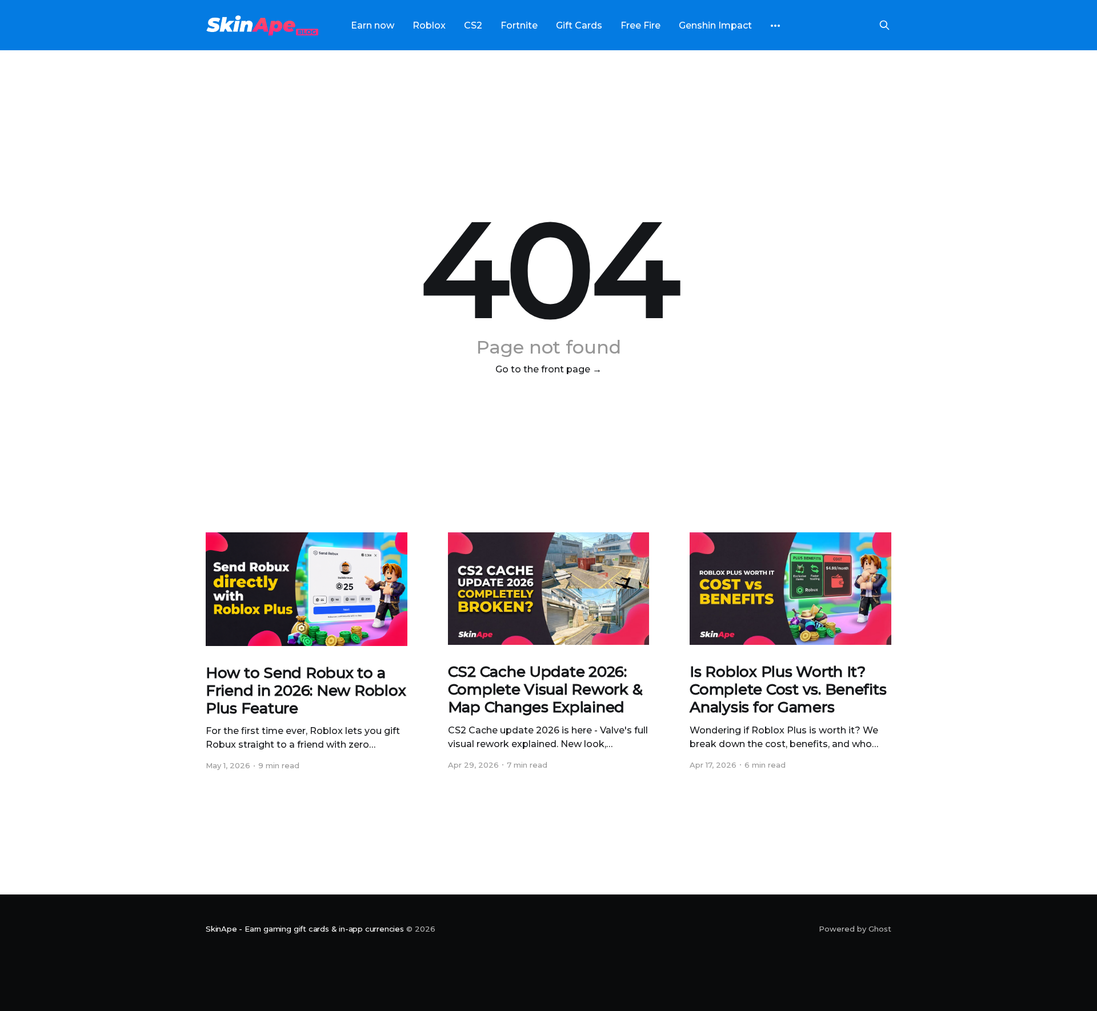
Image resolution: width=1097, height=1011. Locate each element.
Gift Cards (579, 25)
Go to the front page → (548, 369)
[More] (775, 25)
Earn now (372, 25)
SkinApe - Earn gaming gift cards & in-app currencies (305, 928)
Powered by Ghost (855, 928)
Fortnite (519, 25)
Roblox (429, 25)
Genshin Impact (715, 25)
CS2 (473, 25)
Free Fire (640, 25)
